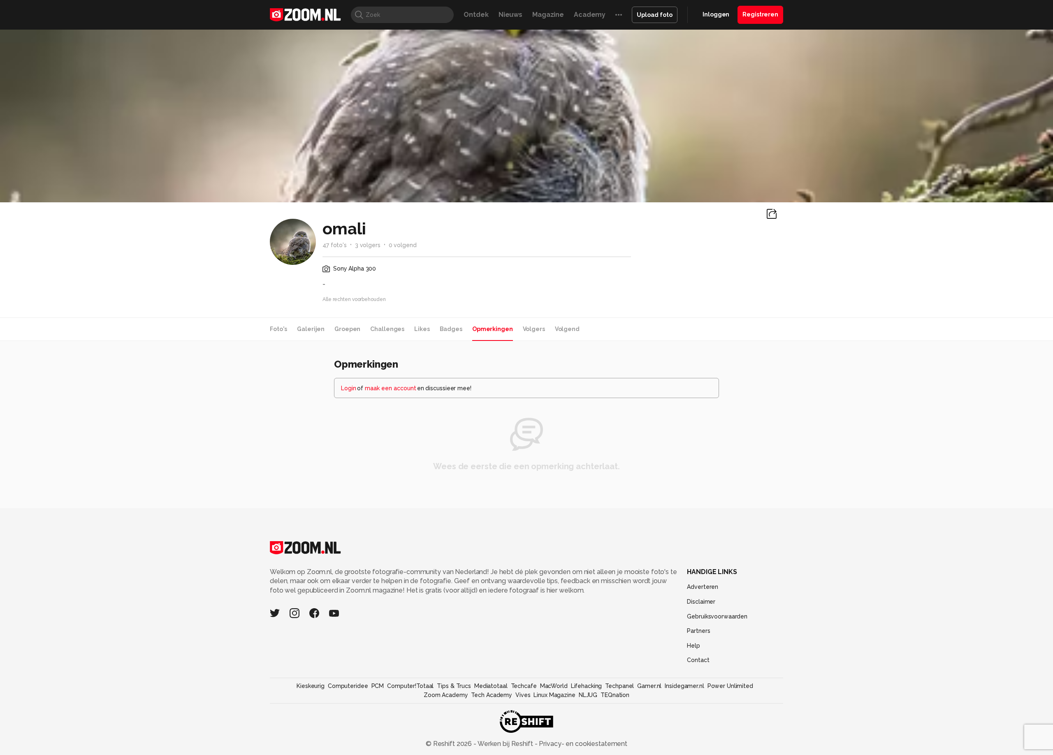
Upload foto (655, 15)
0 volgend (403, 245)
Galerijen (311, 329)
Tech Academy (491, 695)
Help (693, 645)
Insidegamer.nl (684, 686)
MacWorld (554, 686)
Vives (522, 695)
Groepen (347, 329)
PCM (377, 686)
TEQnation (615, 695)
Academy (589, 15)
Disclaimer (701, 601)
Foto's (278, 329)
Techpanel (619, 686)
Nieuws (510, 15)
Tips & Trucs (454, 686)
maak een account (390, 388)
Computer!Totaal (410, 686)
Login (348, 388)
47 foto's (334, 245)
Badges (451, 329)
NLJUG (588, 695)
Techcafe (524, 686)
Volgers (534, 329)
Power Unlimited (730, 686)
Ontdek (476, 15)
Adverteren (702, 587)
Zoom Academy (446, 695)
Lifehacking (586, 686)
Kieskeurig (311, 686)
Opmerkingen (492, 329)
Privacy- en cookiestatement (582, 744)
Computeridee (348, 686)
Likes (421, 329)
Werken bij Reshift (505, 744)
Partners (698, 631)
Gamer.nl (649, 686)
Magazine (548, 15)
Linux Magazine (554, 695)
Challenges (387, 329)
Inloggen (716, 14)
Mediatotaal (491, 686)
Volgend (567, 329)
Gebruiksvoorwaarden (717, 616)
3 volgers (367, 245)
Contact (698, 660)
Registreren (760, 14)
